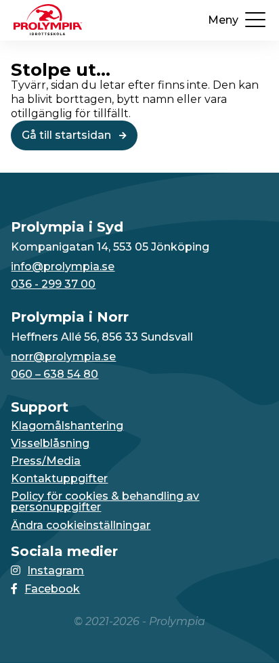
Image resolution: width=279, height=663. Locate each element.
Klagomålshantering (67, 426)
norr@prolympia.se (63, 356)
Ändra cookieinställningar (80, 525)
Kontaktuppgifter (59, 478)
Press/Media (46, 461)
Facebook (52, 589)
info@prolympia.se (62, 266)
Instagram (55, 570)
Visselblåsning (50, 443)
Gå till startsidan (68, 135)
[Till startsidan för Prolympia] (48, 31)
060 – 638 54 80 (54, 374)
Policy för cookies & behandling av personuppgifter (105, 502)
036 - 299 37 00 (53, 284)
